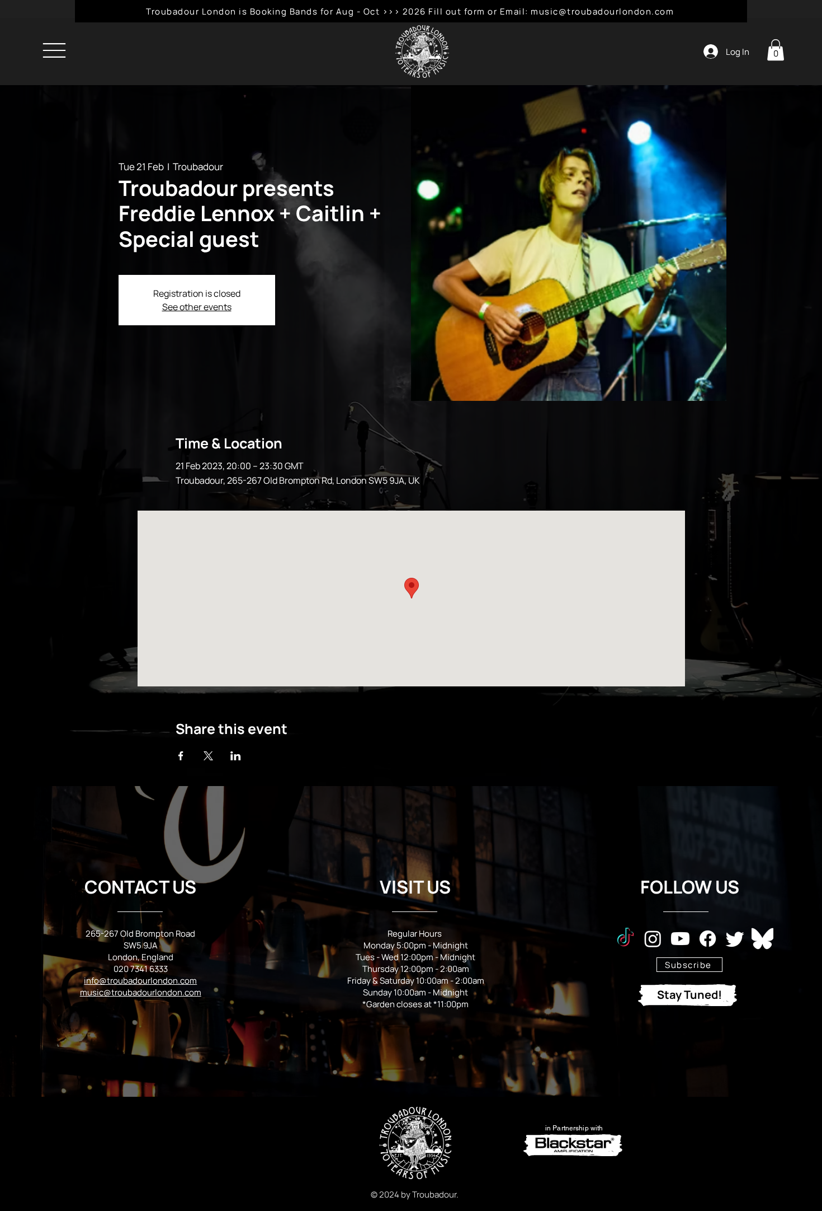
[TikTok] (625, 939)
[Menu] (54, 50)
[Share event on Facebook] (181, 755)
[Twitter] (735, 939)
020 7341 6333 (141, 969)
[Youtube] (680, 939)
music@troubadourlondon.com (140, 992)
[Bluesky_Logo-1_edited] (762, 939)
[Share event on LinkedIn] (235, 755)
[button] (776, 49)
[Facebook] (708, 939)
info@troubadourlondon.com (140, 980)
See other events (197, 307)
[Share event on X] (208, 755)
